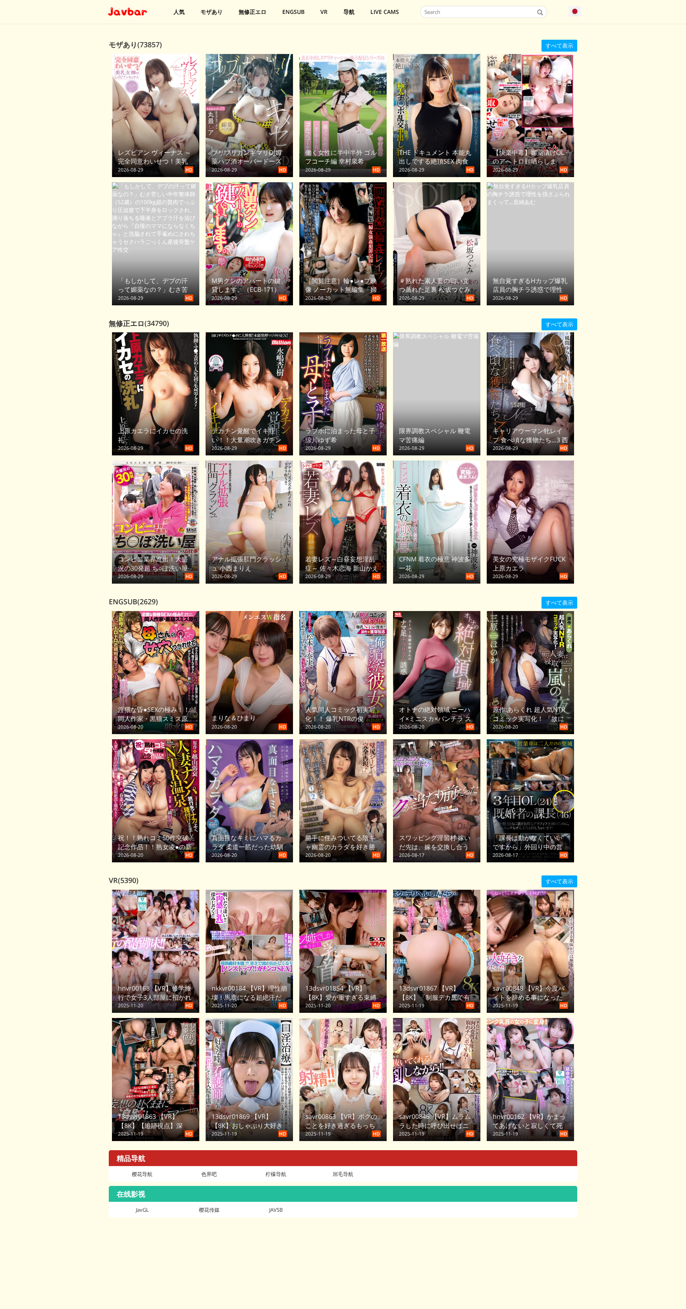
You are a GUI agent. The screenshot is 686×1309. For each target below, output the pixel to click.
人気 (179, 11)
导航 (349, 11)
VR (324, 11)
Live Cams (384, 11)
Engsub (293, 11)
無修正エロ (252, 11)
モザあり (211, 11)
